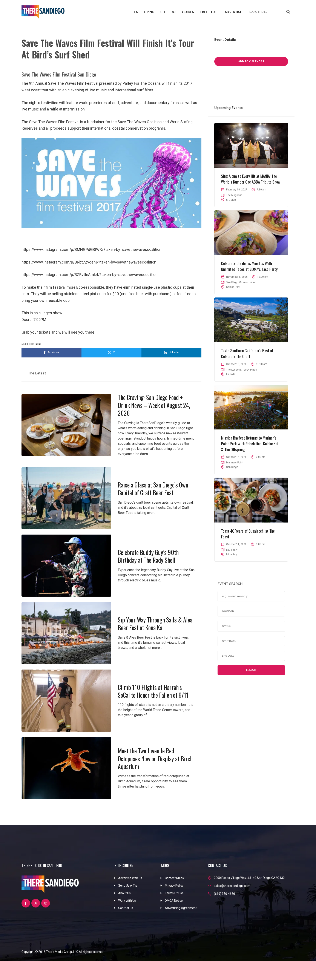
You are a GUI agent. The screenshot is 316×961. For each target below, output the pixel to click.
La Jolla (230, 374)
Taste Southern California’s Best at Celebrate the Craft (247, 353)
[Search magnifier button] (288, 12)
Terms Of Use (174, 893)
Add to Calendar (251, 61)
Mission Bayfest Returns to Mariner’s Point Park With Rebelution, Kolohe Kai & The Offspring (249, 443)
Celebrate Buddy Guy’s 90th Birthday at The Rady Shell (148, 556)
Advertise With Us (130, 878)
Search (251, 670)
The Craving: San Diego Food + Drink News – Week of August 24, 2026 (154, 405)
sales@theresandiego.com (232, 885)
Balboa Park (233, 286)
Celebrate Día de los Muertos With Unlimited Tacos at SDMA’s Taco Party (249, 266)
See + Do (167, 12)
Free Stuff (209, 12)
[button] (251, 611)
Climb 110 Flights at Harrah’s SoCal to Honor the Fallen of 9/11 (153, 691)
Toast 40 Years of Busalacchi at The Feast (248, 534)
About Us (124, 893)
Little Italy (232, 554)
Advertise (233, 12)
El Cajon (231, 199)
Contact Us (125, 908)
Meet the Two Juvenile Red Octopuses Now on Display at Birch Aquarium (155, 758)
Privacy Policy (174, 885)
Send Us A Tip (127, 885)
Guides (188, 12)
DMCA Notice (174, 900)
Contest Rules (174, 878)
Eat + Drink (144, 12)
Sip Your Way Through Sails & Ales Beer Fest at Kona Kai (155, 623)
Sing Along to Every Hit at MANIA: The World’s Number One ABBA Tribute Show (250, 179)
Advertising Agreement (181, 908)
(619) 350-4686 (224, 893)
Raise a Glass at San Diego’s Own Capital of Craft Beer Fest (153, 488)
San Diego (232, 467)
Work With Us (127, 900)
